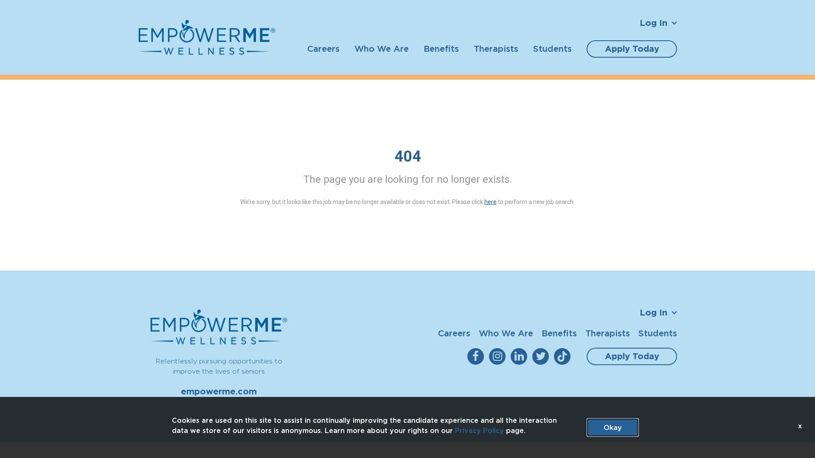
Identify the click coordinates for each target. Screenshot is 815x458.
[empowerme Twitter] (542, 356)
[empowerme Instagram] (499, 356)
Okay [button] (613, 427)
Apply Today (632, 48)
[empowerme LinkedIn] (521, 356)
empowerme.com (219, 391)
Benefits (441, 48)
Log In (653, 22)
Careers (323, 48)
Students (552, 48)
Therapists (496, 48)
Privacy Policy (479, 430)
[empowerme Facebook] (477, 356)
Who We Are (381, 48)
